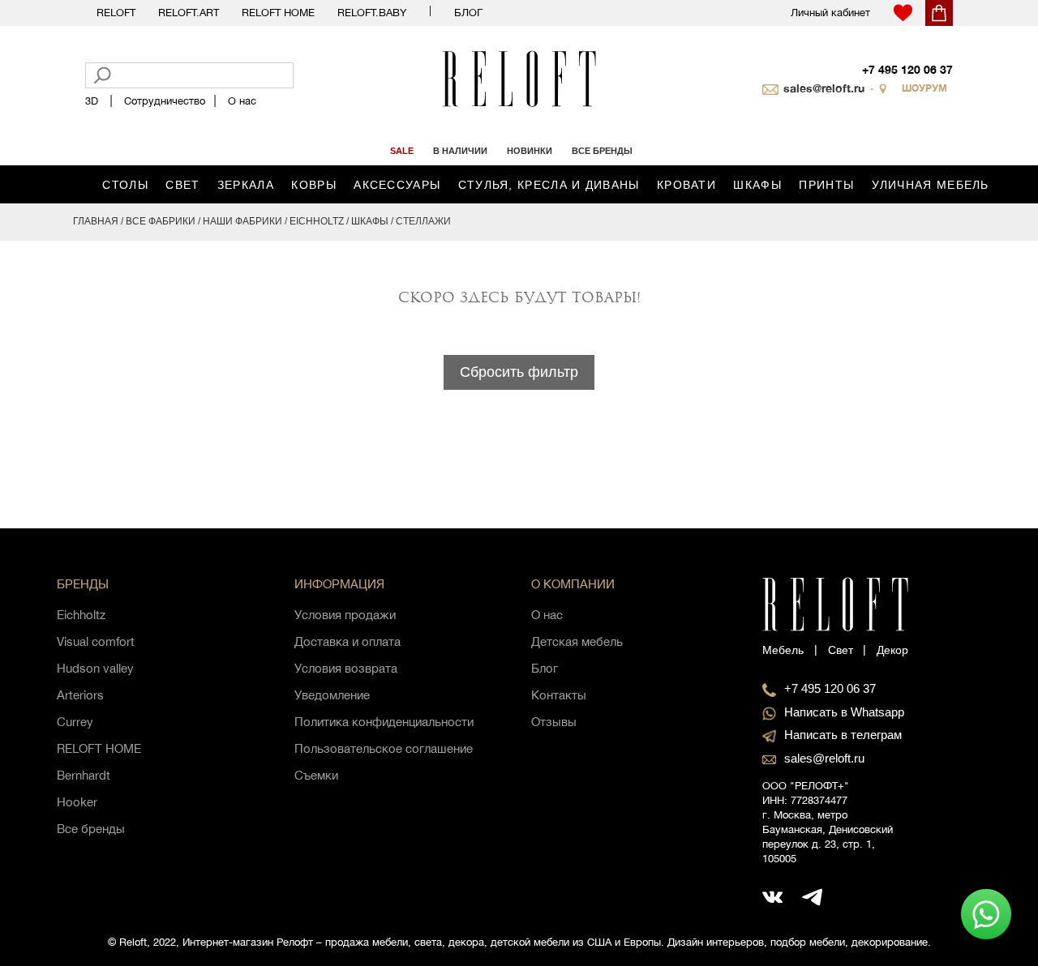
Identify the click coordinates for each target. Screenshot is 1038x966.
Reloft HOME (278, 12)
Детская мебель (577, 641)
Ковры (314, 184)
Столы (125, 184)
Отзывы (554, 722)
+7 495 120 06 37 (907, 69)
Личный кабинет (830, 12)
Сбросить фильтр (519, 372)
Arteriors (80, 695)
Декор (892, 649)
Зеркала (245, 184)
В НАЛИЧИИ (460, 151)
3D (91, 101)
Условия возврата (345, 668)
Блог (468, 12)
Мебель (783, 649)
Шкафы (757, 184)
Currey (75, 722)
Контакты (558, 695)
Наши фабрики (242, 221)
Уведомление (332, 695)
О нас (242, 101)
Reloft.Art (188, 12)
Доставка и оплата (347, 641)
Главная (95, 221)
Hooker (77, 802)
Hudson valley (95, 668)
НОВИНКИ (529, 151)
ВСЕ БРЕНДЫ (602, 151)
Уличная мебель (930, 184)
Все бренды (91, 829)
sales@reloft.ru (823, 88)
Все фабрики (160, 221)
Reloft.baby (371, 12)
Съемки (316, 775)
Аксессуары (397, 184)
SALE (402, 151)
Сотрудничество (164, 101)
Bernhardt (83, 775)
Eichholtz (317, 221)
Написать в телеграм (843, 735)
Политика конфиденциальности (384, 722)
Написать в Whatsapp (844, 712)
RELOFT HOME (99, 748)
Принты (826, 184)
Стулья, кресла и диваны (549, 184)
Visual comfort (96, 641)
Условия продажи (345, 615)
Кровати (686, 184)
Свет (182, 184)
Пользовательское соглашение (383, 748)
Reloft (116, 12)
